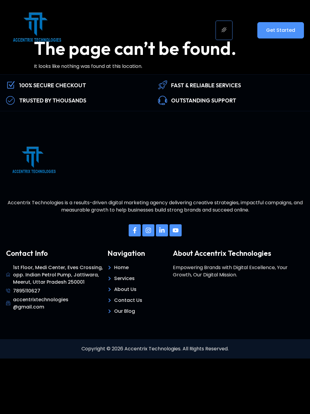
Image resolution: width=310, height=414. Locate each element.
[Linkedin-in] (162, 230)
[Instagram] (148, 230)
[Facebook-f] (135, 230)
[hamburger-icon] (224, 30)
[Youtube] (176, 230)
